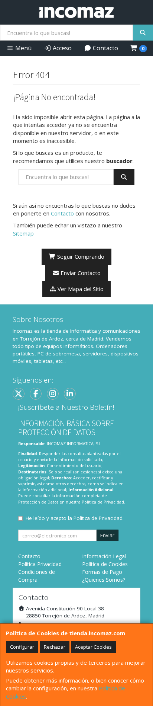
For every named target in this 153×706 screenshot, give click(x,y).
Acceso (61, 48)
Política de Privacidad (103, 502)
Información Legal (104, 556)
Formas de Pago (102, 571)
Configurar (22, 646)
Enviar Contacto (80, 273)
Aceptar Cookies (93, 646)
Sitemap (23, 233)
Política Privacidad (40, 564)
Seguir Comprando (80, 256)
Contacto (104, 48)
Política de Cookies (105, 564)
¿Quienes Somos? (103, 579)
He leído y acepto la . (75, 518)
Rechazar (54, 646)
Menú (23, 48)
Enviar (107, 535)
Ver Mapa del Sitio (80, 289)
